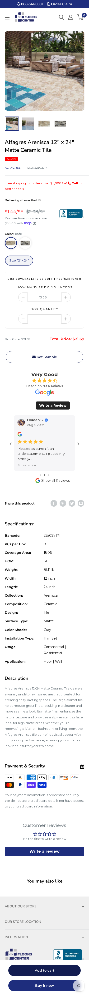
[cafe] (11, 243)
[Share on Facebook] (54, 503)
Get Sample (46, 357)
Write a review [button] (44, 851)
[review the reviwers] (20, 435)
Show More (27, 465)
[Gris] (25, 243)
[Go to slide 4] (48, 475)
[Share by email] (81, 503)
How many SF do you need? (45, 287)
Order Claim (61, 4)
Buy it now (44, 985)
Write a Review (52, 405)
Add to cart (44, 970)
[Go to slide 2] (40, 475)
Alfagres (12, 167)
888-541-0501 (31, 4)
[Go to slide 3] (44, 475)
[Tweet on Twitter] (72, 503)
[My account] (70, 17)
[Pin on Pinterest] (63, 503)
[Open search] (61, 17)
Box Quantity (44, 309)
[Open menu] (7, 17)
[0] (80, 17)
